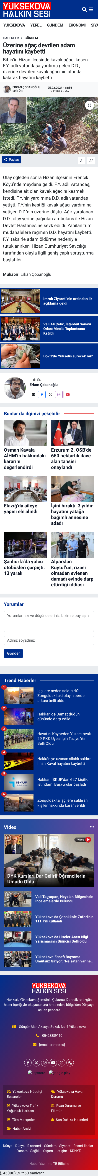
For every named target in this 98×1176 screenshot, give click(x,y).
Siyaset (64, 1146)
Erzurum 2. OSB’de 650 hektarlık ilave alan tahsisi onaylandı (71, 458)
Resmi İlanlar (83, 1146)
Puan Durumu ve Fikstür (66, 1108)
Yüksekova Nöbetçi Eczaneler (24, 1094)
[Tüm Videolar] (92, 827)
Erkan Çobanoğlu (44, 385)
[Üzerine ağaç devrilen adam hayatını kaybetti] (49, 125)
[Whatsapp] (61, 1062)
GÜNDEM (55, 25)
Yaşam (22, 1151)
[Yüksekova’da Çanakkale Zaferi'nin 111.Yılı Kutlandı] (17, 918)
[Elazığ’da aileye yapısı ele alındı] (25, 489)
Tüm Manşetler (23, 1120)
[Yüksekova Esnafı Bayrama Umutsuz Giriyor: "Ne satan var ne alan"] (17, 958)
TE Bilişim (61, 1164)
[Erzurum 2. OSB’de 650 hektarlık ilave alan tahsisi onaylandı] (72, 433)
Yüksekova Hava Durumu (67, 1094)
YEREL (35, 25)
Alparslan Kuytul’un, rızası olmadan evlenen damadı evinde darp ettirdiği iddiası (72, 573)
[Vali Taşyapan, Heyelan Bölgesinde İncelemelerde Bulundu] (17, 898)
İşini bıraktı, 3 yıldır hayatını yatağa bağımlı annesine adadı (72, 514)
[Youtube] (67, 394)
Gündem (31, 38)
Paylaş (14, 160)
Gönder (13, 653)
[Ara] (84, 9)
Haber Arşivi (22, 1129)
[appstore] (36, 1073)
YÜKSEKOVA (14, 25)
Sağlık (35, 1151)
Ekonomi (34, 1146)
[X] (36, 1062)
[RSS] (70, 1062)
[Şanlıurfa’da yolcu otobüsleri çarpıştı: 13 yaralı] (25, 544)
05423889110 (52, 1036)
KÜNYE (75, 1151)
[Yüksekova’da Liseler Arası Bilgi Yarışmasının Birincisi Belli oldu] (17, 938)
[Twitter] (50, 394)
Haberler (11, 38)
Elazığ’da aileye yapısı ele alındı (21, 508)
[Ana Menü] (91, 9)
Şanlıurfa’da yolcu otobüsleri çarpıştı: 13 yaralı (24, 567)
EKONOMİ (77, 25)
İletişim (61, 1151)
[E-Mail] (33, 394)
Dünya (7, 1146)
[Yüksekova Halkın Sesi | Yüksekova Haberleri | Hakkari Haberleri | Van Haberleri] (27, 9)
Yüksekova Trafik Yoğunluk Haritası (23, 1108)
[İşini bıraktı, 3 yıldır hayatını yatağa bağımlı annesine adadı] (72, 489)
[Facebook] (42, 394)
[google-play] (59, 1073)
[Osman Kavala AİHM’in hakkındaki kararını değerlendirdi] (25, 433)
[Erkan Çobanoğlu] (15, 387)
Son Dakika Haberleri (72, 1120)
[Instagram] (59, 394)
